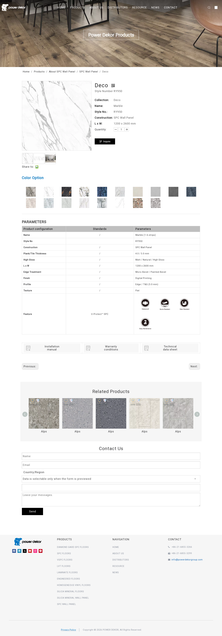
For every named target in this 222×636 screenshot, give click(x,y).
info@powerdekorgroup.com (187, 559)
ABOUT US (96, 7)
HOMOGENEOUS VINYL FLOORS (74, 585)
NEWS (155, 7)
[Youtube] (30, 551)
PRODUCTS (77, 7)
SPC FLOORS (64, 553)
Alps (44, 431)
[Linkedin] (19, 551)
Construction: (104, 117)
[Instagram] (35, 551)
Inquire (106, 141)
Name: (99, 105)
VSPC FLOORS (64, 560)
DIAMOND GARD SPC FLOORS (73, 547)
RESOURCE (139, 7)
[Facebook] (14, 551)
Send (32, 511)
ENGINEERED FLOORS (68, 579)
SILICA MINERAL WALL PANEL (73, 598)
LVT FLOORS (64, 566)
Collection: (102, 100)
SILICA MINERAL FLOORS (70, 591)
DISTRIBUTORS (118, 7)
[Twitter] (25, 551)
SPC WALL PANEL (66, 604)
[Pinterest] (40, 551)
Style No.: (101, 111)
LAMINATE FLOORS (67, 572)
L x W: (99, 123)
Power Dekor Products (111, 35)
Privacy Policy (68, 630)
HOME (62, 7)
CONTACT (170, 7)
